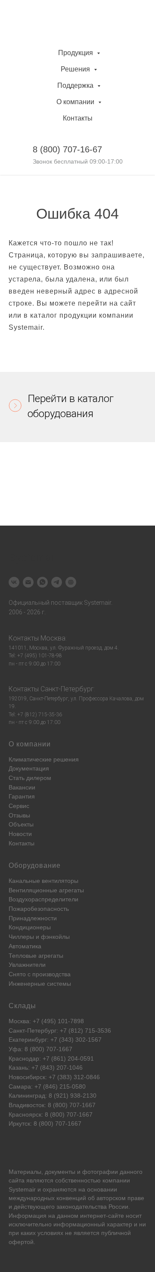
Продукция (76, 52)
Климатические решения (44, 759)
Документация (29, 768)
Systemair (22, 1189)
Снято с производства (40, 974)
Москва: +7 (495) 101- (39, 1021)
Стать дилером (30, 777)
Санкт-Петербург (67, 689)
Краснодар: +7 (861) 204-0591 (51, 1058)
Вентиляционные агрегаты (46, 890)
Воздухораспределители (43, 899)
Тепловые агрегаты (36, 955)
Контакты (78, 118)
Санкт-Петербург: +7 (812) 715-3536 (60, 1030)
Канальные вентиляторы (43, 880)
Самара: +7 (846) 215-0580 (47, 1086)
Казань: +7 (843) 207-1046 (46, 1067)
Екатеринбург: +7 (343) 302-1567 (55, 1039)
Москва (52, 638)
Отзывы (19, 815)
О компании (76, 101)
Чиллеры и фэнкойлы (39, 936)
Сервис (19, 805)
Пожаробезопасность (39, 908)
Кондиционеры (30, 927)
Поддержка (76, 85)
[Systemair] (14, 582)
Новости (20, 833)
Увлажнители (27, 964)
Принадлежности (33, 918)
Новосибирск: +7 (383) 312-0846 (54, 1077)
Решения (76, 69)
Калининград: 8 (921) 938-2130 (52, 1095)
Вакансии (22, 787)
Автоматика (25, 946)
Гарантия (22, 796)
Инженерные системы (40, 983)
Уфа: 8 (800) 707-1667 (40, 1049)
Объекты (21, 824)
